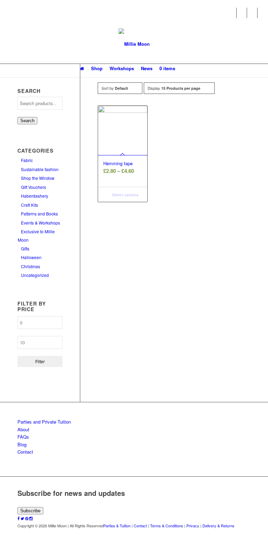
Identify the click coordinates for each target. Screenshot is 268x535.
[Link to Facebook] (231, 13)
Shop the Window (37, 178)
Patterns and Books (39, 214)
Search (27, 120)
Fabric (27, 160)
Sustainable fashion (40, 169)
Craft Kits (29, 205)
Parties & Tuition (117, 525)
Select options (125, 194)
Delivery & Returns (218, 525)
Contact (25, 451)
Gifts (25, 248)
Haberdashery (34, 196)
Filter (40, 361)
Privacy (192, 525)
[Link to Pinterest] (252, 13)
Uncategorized (35, 275)
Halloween (31, 257)
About (23, 429)
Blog (22, 444)
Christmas (30, 266)
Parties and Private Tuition (44, 421)
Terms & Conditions (166, 525)
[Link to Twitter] (242, 13)
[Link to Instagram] (263, 13)
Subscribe (30, 510)
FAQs (23, 436)
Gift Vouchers (33, 187)
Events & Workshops (40, 223)
